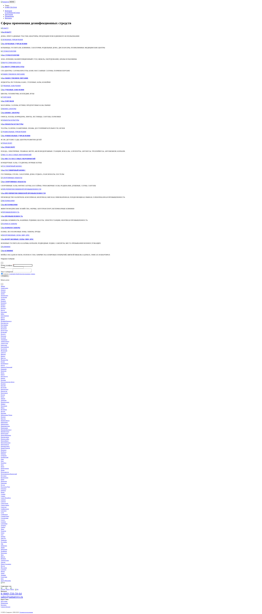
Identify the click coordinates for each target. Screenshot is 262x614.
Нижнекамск (4, 428)
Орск (2, 464)
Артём (3, 293)
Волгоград (4, 328)
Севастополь (4, 503)
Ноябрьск (3, 452)
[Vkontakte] (16, 589)
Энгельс (3, 562)
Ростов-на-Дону (5, 487)
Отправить (5, 276)
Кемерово (3, 371)
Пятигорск (4, 481)
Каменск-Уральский (6, 367)
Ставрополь (4, 514)
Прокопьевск (4, 477)
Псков (2, 479)
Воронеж (3, 336)
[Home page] (5, 2)
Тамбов (3, 527)
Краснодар (4, 391)
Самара (3, 496)
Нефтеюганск (4, 424)
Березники (4, 312)
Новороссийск (5, 439)
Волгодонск (4, 330)
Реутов (3, 485)
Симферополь (5, 509)
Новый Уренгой (5, 448)
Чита (2, 555)
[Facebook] (3, 589)
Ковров (3, 378)
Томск (2, 533)
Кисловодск (4, 376)
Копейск (3, 384)
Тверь (2, 529)
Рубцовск (3, 488)
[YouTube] (8, 589)
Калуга (3, 365)
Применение (9, 16)
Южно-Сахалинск (6, 564)
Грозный (3, 338)
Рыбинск (3, 490)
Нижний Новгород (6, 430)
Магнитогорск (5, 402)
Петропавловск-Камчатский (9, 474)
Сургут (3, 520)
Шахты (3, 556)
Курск (2, 396)
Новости (12, 12)
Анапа (2, 573)
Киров (3, 374)
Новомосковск (5, 437)
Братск (3, 317)
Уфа (2, 544)
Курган (3, 395)
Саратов (3, 501)
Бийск (2, 314)
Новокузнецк (4, 433)
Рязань (3, 492)
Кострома (3, 387)
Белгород (3, 308)
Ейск (2, 579)
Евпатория (4, 345)
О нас (7, 12)
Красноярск (4, 393)
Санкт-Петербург (6, 498)
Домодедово (4, 343)
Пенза (2, 466)
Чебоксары (4, 549)
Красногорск (4, 389)
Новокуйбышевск (6, 435)
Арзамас (3, 292)
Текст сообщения (7, 272)
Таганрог (3, 525)
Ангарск (3, 290)
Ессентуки (4, 349)
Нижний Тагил (5, 431)
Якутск (3, 566)
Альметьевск (4, 288)
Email (3, 267)
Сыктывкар (4, 523)
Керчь (2, 372)
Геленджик (4, 577)
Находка (3, 418)
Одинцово (4, 455)
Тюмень (3, 536)
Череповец (4, 553)
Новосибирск (4, 441)
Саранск (3, 499)
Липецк (3, 398)
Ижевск (3, 356)
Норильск (3, 450)
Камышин (4, 369)
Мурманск (4, 409)
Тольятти (3, 531)
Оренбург (3, 463)
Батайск (3, 306)
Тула (2, 534)
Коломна (3, 380)
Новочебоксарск (5, 442)
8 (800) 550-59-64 (11, 7)
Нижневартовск (5, 426)
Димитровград (5, 341)
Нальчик (3, 417)
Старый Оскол (5, 516)
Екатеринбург (5, 347)
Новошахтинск (5, 446)
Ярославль (4, 568)
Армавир (3, 575)
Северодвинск (5, 505)
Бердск (3, 310)
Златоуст (3, 352)
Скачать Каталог (5, 607)
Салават (3, 494)
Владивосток (4, 323)
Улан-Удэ (3, 538)
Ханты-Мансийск (6, 580)
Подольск (3, 476)
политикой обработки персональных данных (22, 274)
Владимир (4, 326)
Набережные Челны (6, 415)
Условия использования (26, 612)
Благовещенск (5, 315)
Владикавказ (4, 325)
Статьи (17, 12)
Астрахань (4, 297)
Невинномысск (5, 420)
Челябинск (4, 551)
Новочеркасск (5, 444)
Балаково (3, 301)
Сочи (2, 512)
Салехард (3, 569)
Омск (2, 459)
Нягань (3, 571)
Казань (3, 361)
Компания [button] (8, 11)
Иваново (3, 354)
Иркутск (3, 358)
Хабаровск (4, 545)
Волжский (4, 332)
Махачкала (4, 406)
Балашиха (3, 303)
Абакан (3, 286)
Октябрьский (4, 457)
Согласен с (19, 274)
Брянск (3, 319)
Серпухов (3, 507)
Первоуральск (5, 468)
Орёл (2, 461)
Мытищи (3, 413)
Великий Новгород (6, 321)
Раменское (4, 483)
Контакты (8, 18)
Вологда (3, 334)
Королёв (3, 385)
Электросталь (5, 560)
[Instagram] (12, 589)
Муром (3, 411)
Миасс (3, 407)
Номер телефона (7, 265)
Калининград (4, 363)
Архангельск (4, 295)
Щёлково (3, 558)
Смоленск (3, 510)
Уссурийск (4, 542)
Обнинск (3, 453)
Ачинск (3, 299)
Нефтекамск (4, 422)
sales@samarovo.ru (12, 596)
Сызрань (3, 522)
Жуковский (4, 350)
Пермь (3, 470)
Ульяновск (4, 540)
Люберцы (3, 400)
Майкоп (3, 404)
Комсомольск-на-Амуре (7, 382)
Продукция (9, 14)
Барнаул (3, 304)
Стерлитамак (4, 518)
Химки (3, 547)
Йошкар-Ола (4, 360)
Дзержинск (4, 339)
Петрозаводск (5, 472)
